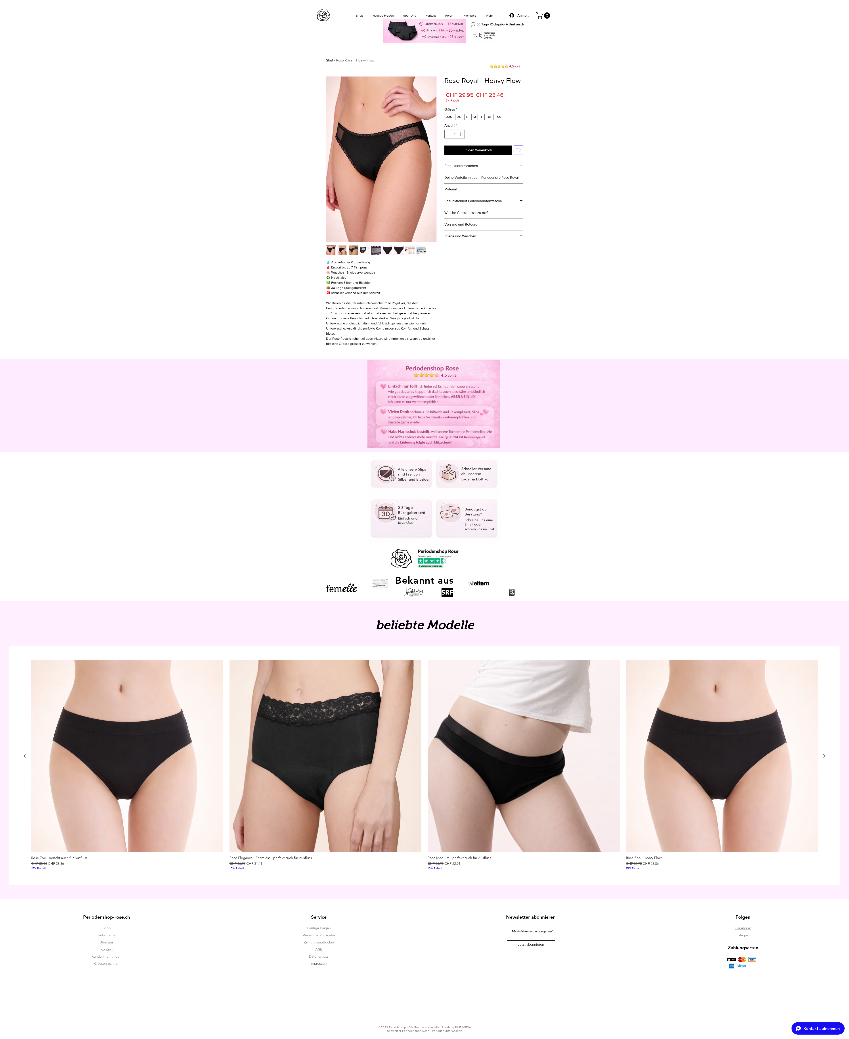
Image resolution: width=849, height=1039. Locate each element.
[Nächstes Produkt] (824, 756)
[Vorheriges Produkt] (24, 756)
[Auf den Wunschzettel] (518, 150)
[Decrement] (448, 134)
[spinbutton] (454, 134)
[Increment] (461, 134)
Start (329, 60)
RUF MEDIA (463, 1027)
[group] (424, 765)
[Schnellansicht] (127, 756)
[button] (544, 15)
